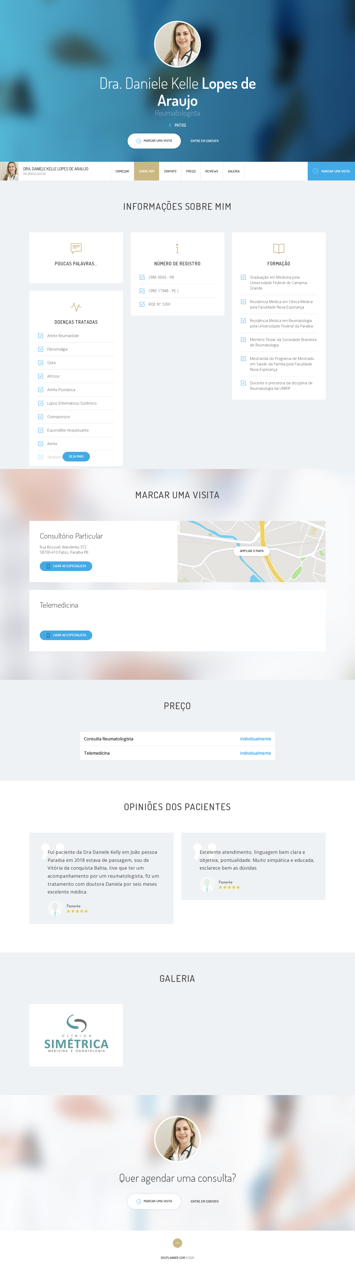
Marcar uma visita (335, 171)
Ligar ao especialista (69, 566)
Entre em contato (205, 141)
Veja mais (76, 456)
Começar (122, 171)
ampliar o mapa (252, 551)
